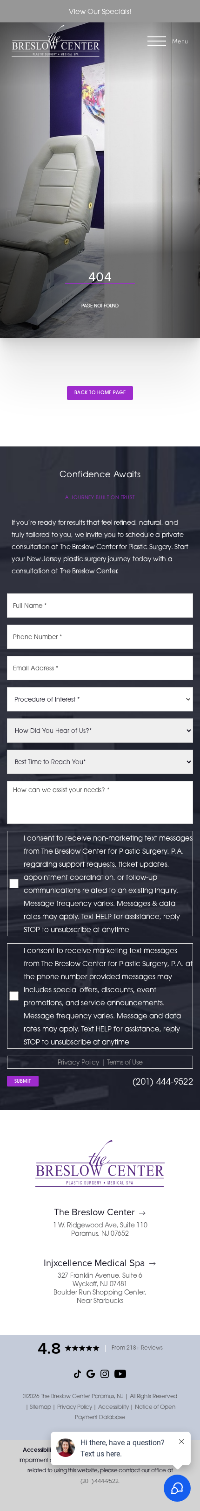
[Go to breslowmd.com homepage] (56, 41)
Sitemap (40, 1406)
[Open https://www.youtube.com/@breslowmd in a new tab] (120, 1372)
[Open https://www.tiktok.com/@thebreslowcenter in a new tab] (77, 1372)
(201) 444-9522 (163, 1081)
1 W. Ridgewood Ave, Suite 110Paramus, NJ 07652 (100, 1229)
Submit (22, 1081)
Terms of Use (125, 1062)
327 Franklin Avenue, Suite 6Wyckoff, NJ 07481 (100, 1279)
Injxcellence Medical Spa (94, 1262)
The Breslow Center (94, 1212)
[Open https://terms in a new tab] (106, 1062)
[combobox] (100, 699)
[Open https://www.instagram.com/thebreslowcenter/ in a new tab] (104, 1372)
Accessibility (113, 1406)
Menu (180, 41)
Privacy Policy (79, 1062)
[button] (156, 41)
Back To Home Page (100, 393)
